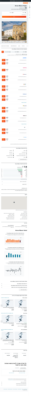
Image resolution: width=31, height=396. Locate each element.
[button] (1, 1)
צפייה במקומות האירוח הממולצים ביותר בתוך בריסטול (7, 330)
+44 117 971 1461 (24, 10)
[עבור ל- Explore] (30, 11)
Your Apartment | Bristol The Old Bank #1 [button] (8, 307)
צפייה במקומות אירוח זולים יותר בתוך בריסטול (7, 313)
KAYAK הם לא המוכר (23, 382)
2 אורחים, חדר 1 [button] (24, 14)
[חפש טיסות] (30, 5)
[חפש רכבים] (30, 9)
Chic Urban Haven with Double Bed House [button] (21, 339)
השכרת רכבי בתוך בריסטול (22, 372)
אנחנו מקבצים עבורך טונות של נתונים (21, 383)
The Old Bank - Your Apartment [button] (22, 307)
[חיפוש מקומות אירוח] (30, 7)
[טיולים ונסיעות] (30, 15)
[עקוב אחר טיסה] (30, 13)
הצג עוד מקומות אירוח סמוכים (5, 297)
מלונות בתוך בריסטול (11, 372)
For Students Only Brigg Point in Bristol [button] (21, 323)
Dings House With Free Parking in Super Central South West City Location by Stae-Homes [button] (8, 340)
